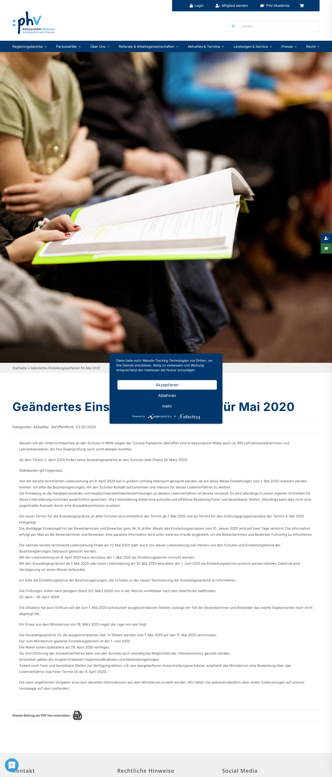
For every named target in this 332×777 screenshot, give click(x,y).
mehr (167, 406)
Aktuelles (41, 427)
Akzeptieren (167, 384)
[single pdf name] (76, 715)
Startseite (19, 368)
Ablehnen (167, 395)
